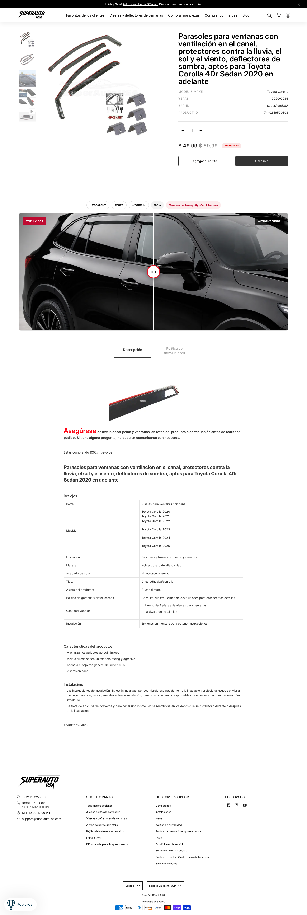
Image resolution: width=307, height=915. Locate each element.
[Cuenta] (288, 15)
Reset (119, 205)
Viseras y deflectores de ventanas (106, 818)
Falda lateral (93, 837)
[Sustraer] (183, 130)
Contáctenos (163, 805)
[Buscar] (269, 15)
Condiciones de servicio (170, 844)
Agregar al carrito (205, 161)
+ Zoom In (138, 205)
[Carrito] (279, 15)
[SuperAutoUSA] (31, 15)
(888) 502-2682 (33, 803)
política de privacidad (169, 824)
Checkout (261, 161)
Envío (159, 837)
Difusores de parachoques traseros (107, 844)
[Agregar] (201, 130)
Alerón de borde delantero (102, 824)
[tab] (132, 351)
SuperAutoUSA (149, 895)
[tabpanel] (153, 544)
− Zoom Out (98, 205)
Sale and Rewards (166, 863)
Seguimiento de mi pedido (171, 850)
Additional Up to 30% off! (140, 4)
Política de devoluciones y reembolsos (178, 831)
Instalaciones (163, 811)
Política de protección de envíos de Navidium (183, 857)
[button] (228, 805)
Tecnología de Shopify (153, 901)
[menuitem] (85, 15)
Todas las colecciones (99, 805)
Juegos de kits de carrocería (103, 811)
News (159, 818)
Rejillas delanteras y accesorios (105, 831)
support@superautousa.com (41, 819)
